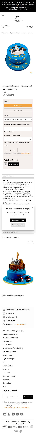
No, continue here (18, 225)
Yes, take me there (18, 220)
